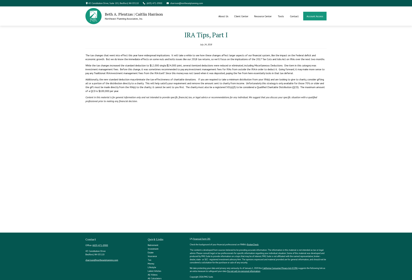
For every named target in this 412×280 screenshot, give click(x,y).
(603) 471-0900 (154, 3)
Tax (149, 259)
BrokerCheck (252, 244)
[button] (223, 16)
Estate (151, 252)
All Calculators (155, 278)
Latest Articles (154, 271)
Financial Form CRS (201, 239)
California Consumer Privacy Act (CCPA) (280, 268)
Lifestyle (152, 267)
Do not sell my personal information (243, 271)
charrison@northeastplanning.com (186, 3)
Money (151, 263)
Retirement (153, 245)
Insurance (152, 256)
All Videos (153, 274)
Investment (153, 248)
